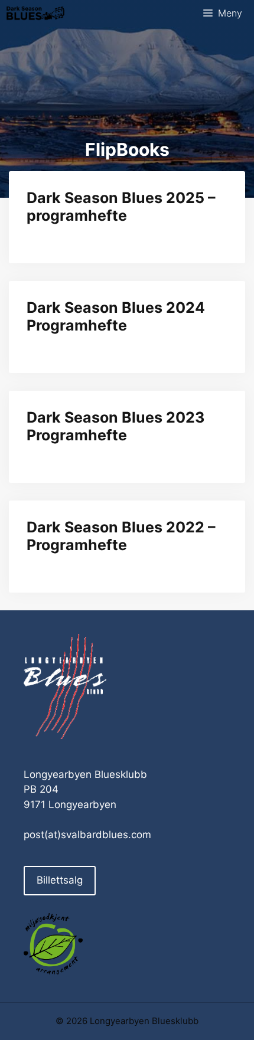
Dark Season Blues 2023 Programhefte (115, 426)
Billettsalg (60, 880)
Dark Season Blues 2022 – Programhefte (121, 536)
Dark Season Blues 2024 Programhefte (116, 316)
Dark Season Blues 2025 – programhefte (121, 206)
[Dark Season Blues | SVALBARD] (35, 13)
